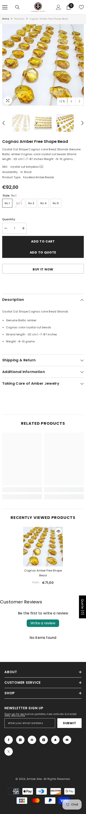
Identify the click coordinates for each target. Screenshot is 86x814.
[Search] (17, 7)
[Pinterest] (32, 740)
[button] (71, 101)
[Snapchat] (55, 740)
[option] (43, 65)
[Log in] (58, 7)
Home (5, 18)
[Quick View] (58, 531)
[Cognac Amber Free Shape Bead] (43, 546)
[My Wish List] (81, 7)
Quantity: (9, 219)
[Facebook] (8, 740)
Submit (69, 723)
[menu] (4, 7)
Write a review (42, 623)
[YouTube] (67, 740)
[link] (22, 489)
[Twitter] (8, 751)
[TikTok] (43, 740)
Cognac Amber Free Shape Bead (43, 573)
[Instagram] (20, 740)
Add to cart (43, 241)
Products (19, 18)
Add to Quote (43, 252)
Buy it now (43, 269)
